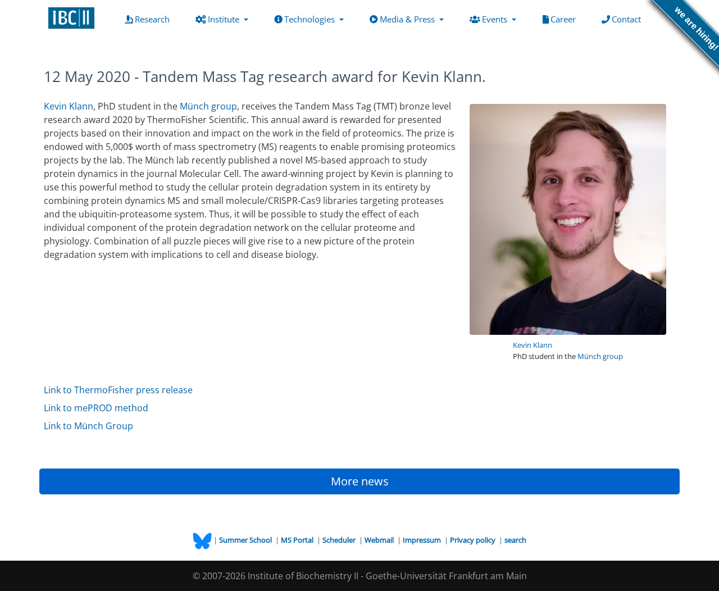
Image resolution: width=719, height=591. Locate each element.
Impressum (423, 540)
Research (154, 19)
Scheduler (339, 540)
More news (360, 481)
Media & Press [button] (408, 19)
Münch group (600, 356)
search (515, 540)
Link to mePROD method (96, 408)
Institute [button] (225, 19)
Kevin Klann (532, 345)
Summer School (246, 540)
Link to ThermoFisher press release (118, 390)
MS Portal (298, 540)
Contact (628, 19)
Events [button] (495, 19)
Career (565, 19)
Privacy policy (473, 540)
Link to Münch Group (88, 426)
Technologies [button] (310, 19)
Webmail (380, 540)
